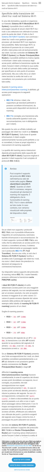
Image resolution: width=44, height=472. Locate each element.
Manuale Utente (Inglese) (11, 3)
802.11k (9, 100)
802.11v (9, 116)
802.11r (18, 251)
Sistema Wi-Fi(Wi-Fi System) (13, 37)
